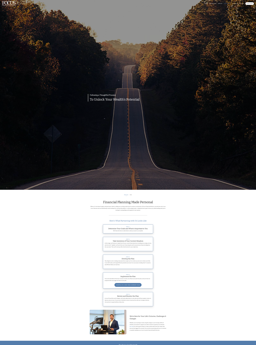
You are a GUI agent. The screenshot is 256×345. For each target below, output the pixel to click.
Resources (235, 3)
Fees (131, 194)
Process (126, 194)
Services (220, 3)
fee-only (131, 326)
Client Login (249, 3)
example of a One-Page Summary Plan (128, 284)
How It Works (227, 3)
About (206, 3)
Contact (241, 3)
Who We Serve (212, 3)
